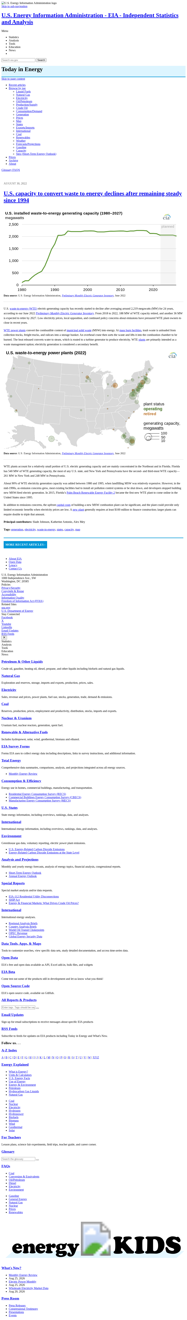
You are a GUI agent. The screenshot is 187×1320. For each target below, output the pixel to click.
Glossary (6, 169)
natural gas (23, 94)
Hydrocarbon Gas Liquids (24, 1091)
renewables (23, 137)
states (19, 124)
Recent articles (17, 84)
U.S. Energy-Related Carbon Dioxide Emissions (37, 849)
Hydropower (16, 1114)
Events (13, 1315)
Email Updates (9, 630)
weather (21, 140)
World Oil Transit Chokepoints (26, 929)
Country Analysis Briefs (23, 926)
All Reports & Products (19, 1000)
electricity (22, 98)
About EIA (15, 558)
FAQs (5, 1166)
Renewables (16, 1212)
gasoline (21, 147)
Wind (12, 1123)
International (11, 822)
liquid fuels (23, 91)
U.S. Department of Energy (17, 610)
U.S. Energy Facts (19, 1078)
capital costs (63, 504)
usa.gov (5, 607)
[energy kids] (93, 1260)
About (12, 163)
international (23, 130)
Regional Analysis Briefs (23, 923)
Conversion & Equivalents (24, 1176)
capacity (21, 150)
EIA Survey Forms (15, 746)
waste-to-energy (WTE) (23, 308)
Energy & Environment (22, 1084)
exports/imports (25, 127)
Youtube (6, 624)
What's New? (11, 1268)
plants (142, 339)
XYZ (96, 1057)
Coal (5, 704)
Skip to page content (13, 78)
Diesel (12, 1183)
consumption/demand (29, 111)
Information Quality (12, 597)
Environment (11, 836)
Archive (13, 160)
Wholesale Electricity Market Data (28, 1288)
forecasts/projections (28, 144)
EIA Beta (8, 972)
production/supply (27, 104)
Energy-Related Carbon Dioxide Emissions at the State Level (44, 852)
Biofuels (13, 1117)
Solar (12, 1130)
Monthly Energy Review (23, 773)
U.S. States (9, 808)
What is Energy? (18, 1071)
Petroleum (14, 1088)
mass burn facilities (130, 330)
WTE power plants (15, 330)
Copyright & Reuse (12, 591)
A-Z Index (9, 1050)
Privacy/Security (10, 587)
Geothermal (15, 1127)
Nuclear (13, 1104)
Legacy (13, 565)
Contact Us (15, 568)
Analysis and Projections (19, 859)
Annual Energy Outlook (23, 876)
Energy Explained (15, 1064)
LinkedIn (6, 627)
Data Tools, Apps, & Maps (21, 943)
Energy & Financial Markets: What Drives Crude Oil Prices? (44, 903)
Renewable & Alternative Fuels (24, 732)
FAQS (16, 169)
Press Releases (17, 1305)
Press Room (10, 1298)
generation (22, 114)
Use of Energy (17, 1081)
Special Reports (13, 883)
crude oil (22, 107)
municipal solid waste (79, 330)
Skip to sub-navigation (14, 6)
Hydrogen (14, 1110)
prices (19, 117)
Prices (12, 157)
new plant (78, 509)
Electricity (8, 690)
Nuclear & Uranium (16, 718)
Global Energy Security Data (25, 936)
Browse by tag (17, 88)
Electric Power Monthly (22, 1281)
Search (41, 60)
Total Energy (11, 760)
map (18, 121)
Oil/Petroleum (17, 1179)
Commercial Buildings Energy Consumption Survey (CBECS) (45, 797)
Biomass (14, 1120)
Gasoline (14, 1195)
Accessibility (8, 594)
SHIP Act (14, 899)
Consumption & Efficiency (21, 781)
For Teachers (11, 1137)
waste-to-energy (46, 529)
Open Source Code (15, 986)
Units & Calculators (20, 1074)
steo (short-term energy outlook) (36, 153)
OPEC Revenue (18, 933)
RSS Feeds (7, 633)
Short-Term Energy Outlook (25, 872)
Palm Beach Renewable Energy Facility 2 (91, 492)
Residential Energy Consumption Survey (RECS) (37, 794)
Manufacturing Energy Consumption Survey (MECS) (40, 800)
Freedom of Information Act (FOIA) (22, 601)
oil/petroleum (24, 101)
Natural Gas (10, 676)
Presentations (16, 1312)
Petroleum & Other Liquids (22, 661)
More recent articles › (25, 544)
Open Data (15, 561)
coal (19, 134)
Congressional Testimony (23, 1308)
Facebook (7, 617)
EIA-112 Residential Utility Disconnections (34, 896)
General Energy (18, 1199)
